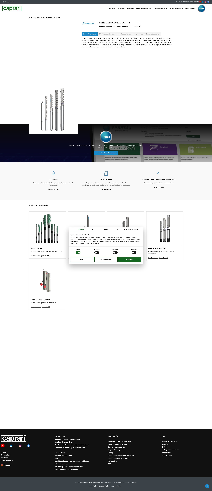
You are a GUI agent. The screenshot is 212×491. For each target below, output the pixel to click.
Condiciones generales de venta (121, 455)
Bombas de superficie (63, 442)
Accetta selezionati (106, 259)
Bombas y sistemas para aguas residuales (71, 445)
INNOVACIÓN (113, 436)
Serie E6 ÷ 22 (36, 248)
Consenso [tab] (81, 229)
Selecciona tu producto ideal (106, 152)
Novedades (166, 453)
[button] (90, 34)
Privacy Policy (104, 486)
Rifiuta (82, 259)
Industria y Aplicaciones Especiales (69, 467)
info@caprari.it (7, 461)
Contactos (5, 458)
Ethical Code (167, 455)
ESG (163, 436)
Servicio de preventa (116, 447)
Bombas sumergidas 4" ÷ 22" (40, 256)
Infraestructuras (61, 464)
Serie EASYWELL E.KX (157, 248)
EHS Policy (93, 486)
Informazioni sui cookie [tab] (131, 229)
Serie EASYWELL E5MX (40, 300)
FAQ (109, 464)
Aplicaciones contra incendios (67, 470)
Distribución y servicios (117, 444)
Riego (57, 458)
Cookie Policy (116, 486)
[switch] (96, 252)
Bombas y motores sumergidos (67, 439)
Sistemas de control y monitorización (70, 448)
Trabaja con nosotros (170, 450)
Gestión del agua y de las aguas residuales (72, 461)
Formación (112, 461)
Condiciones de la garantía (119, 458)
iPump (3, 452)
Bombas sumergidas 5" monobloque (43, 303)
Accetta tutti (129, 259)
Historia (165, 444)
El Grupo (165, 447)
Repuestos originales (116, 450)
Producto (38, 17)
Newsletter (5, 455)
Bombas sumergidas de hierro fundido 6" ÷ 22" (47, 251)
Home (31, 17)
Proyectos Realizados (63, 455)
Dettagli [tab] (106, 229)
